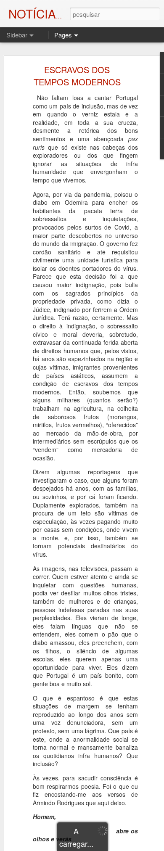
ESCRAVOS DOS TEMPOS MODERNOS (77, 75)
